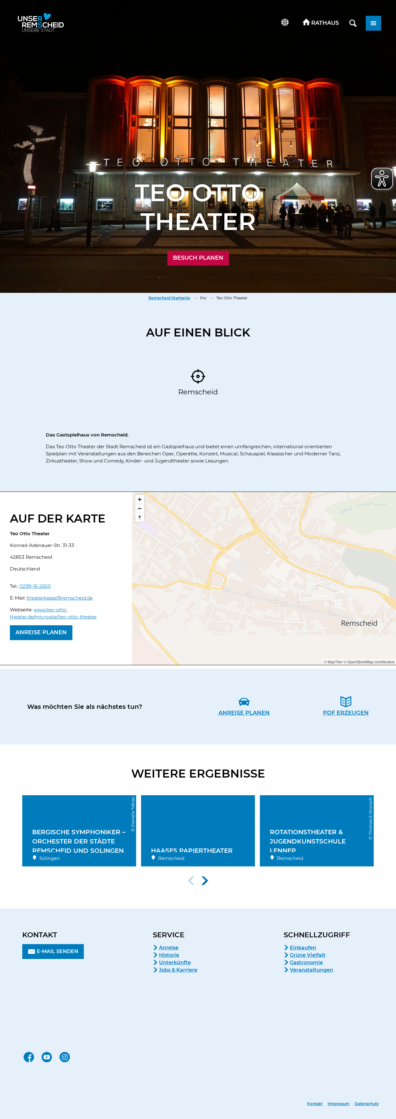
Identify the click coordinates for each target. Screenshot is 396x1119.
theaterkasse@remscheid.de (60, 598)
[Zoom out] (139, 508)
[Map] (264, 578)
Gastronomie (306, 962)
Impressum (339, 1104)
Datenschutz (367, 1104)
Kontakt (315, 1104)
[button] (320, 23)
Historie (169, 955)
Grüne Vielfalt (307, 955)
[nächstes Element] (205, 880)
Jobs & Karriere (178, 970)
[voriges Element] (191, 880)
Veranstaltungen (311, 970)
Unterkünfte (175, 962)
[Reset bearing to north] (139, 517)
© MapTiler (333, 661)
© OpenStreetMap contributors (368, 661)
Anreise (169, 948)
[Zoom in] (139, 499)
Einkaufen (303, 948)
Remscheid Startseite (169, 298)
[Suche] (353, 23)
